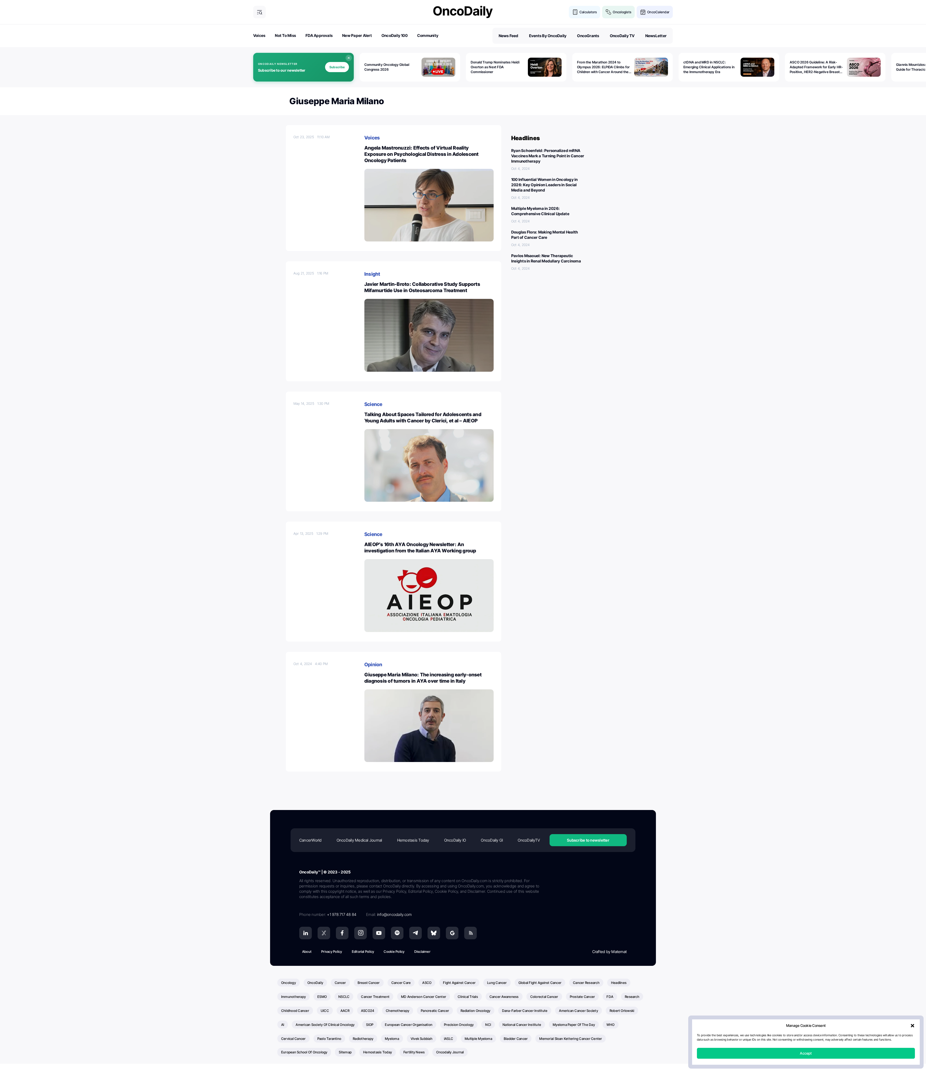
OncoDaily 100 (394, 35)
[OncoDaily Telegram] (415, 933)
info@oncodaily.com (394, 914)
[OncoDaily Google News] (452, 933)
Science (373, 404)
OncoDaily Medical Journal (359, 840)
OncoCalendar (658, 12)
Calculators (588, 12)
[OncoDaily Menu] (259, 12)
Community (427, 35)
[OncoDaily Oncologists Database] (608, 12)
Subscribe (337, 67)
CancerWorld (310, 840)
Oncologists (622, 12)
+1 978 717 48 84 (341, 914)
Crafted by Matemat (609, 951)
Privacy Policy (331, 951)
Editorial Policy (363, 951)
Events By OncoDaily (548, 35)
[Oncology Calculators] (575, 12)
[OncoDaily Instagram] (360, 933)
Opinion (373, 664)
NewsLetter (656, 35)
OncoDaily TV (622, 35)
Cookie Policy (394, 951)
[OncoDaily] (463, 12)
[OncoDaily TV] (379, 933)
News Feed (508, 35)
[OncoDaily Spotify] (397, 933)
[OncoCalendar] (643, 12)
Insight (372, 274)
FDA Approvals (319, 35)
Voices (259, 35)
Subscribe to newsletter (588, 840)
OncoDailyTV (529, 840)
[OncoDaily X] (324, 933)
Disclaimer (422, 951)
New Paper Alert (357, 35)
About (307, 951)
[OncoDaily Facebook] (342, 933)
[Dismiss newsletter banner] (349, 58)
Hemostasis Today (413, 840)
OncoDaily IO (455, 840)
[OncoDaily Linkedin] (305, 933)
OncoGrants (588, 35)
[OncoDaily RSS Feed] (470, 933)
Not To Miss (285, 35)
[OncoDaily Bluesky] (434, 933)
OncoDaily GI (492, 840)
